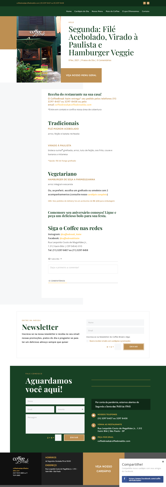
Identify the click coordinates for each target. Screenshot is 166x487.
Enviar (134, 346)
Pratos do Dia (88, 60)
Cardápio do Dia (81, 11)
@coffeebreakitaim (69, 238)
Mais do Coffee (112, 11)
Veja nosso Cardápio (103, 469)
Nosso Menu (97, 11)
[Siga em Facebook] (144, 3)
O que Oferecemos (130, 11)
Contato (145, 11)
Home (69, 11)
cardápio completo (97, 194)
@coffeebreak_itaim (71, 234)
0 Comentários (104, 60)
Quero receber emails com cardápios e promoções (109, 341)
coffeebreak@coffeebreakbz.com (73, 104)
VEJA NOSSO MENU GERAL (81, 75)
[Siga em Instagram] (148, 3)
